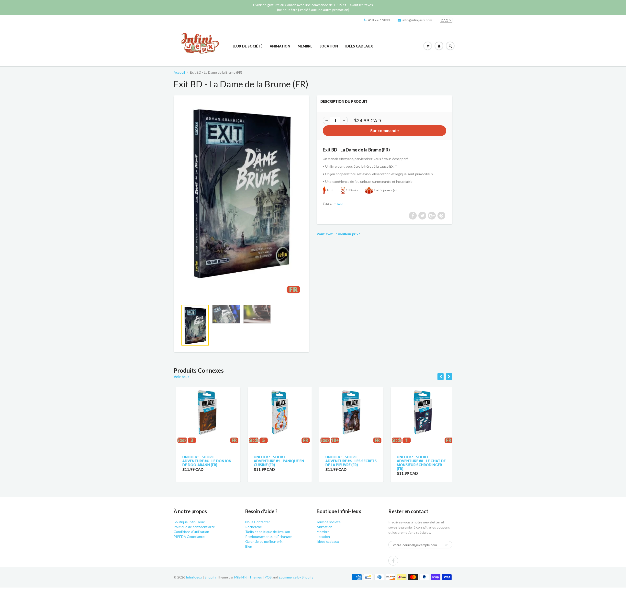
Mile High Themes (248, 577)
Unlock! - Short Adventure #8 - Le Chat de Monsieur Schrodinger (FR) (418, 463)
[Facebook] (393, 561)
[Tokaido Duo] (241, 201)
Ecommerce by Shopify (296, 577)
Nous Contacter (257, 522)
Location (329, 46)
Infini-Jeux (194, 577)
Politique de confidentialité (194, 527)
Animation (280, 46)
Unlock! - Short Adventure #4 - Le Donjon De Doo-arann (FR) (204, 461)
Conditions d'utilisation (191, 532)
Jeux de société (247, 46)
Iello (340, 204)
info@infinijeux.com (417, 20)
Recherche (253, 527)
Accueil (179, 72)
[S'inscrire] (446, 545)
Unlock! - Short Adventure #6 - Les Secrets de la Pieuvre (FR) (348, 461)
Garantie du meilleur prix (263, 541)
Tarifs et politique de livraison (267, 532)
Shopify (210, 577)
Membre (305, 46)
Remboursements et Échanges (268, 536)
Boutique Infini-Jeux (189, 522)
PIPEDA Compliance (189, 536)
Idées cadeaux (359, 46)
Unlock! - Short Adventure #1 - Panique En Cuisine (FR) (276, 461)
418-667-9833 (379, 20)
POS (268, 577)
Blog (248, 546)
